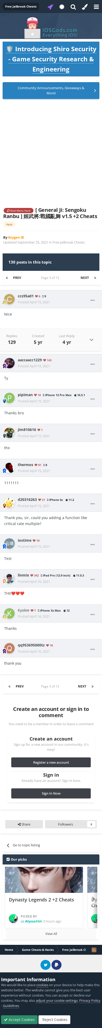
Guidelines (11, 1005)
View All (51, 933)
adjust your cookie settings (57, 1000)
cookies (42, 985)
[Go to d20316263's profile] (9, 502)
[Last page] (95, 278)
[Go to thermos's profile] (9, 468)
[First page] (6, 278)
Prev (17, 278)
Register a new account (51, 762)
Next (85, 278)
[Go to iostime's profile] (9, 543)
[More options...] (92, 300)
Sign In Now (51, 793)
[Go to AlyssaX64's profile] (13, 918)
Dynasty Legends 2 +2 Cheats (41, 899)
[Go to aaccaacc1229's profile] (9, 363)
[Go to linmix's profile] (9, 578)
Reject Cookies (54, 1019)
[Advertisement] (51, 153)
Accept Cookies (21, 1019)
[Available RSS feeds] (94, 950)
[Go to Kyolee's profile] (9, 613)
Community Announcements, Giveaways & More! (51, 90)
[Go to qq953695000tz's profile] (9, 648)
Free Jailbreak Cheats (69, 242)
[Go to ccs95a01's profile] (9, 299)
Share (25, 824)
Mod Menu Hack (19, 210)
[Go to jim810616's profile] (9, 433)
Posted (34, 302)
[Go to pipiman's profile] (9, 398)
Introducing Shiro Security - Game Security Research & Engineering (51, 58)
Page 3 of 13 (51, 278)
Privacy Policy (89, 1000)
